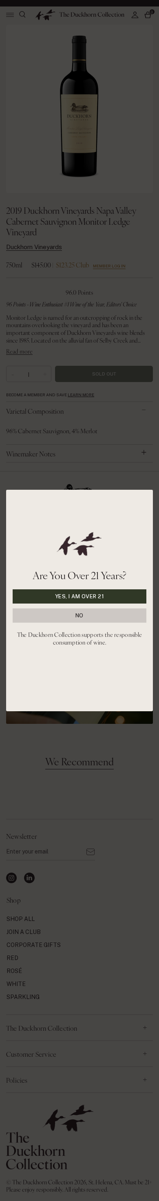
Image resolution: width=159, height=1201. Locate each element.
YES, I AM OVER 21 (79, 596)
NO (79, 615)
